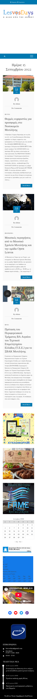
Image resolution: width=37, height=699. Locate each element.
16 (23, 531)
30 (23, 537)
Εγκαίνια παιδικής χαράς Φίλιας (17, 678)
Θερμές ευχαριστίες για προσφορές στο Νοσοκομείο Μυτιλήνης (18, 124)
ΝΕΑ (7, 325)
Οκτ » (20, 542)
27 (9, 537)
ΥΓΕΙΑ (8, 114)
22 (18, 534)
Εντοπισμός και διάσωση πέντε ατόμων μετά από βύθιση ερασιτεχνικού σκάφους (20, 669)
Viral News (19, 696)
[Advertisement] (18, 38)
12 (5, 531)
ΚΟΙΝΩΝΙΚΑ (9, 233)
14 (14, 531)
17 (27, 531)
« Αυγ (16, 542)
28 (14, 537)
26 (5, 537)
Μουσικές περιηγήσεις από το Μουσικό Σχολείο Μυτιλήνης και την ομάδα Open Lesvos (18, 245)
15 (18, 531)
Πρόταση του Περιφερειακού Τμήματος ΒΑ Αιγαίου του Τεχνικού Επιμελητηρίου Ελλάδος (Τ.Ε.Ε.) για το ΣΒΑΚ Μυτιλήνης (18, 340)
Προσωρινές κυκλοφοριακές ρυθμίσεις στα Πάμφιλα (19, 687)
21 (14, 534)
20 (10, 534)
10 (27, 528)
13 (9, 531)
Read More (26, 185)
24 (27, 534)
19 (5, 534)
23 (23, 534)
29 (18, 537)
